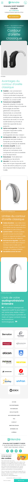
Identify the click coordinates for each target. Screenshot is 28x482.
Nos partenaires (14, 405)
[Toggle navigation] (2, 3)
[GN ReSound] (7, 344)
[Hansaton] (21, 344)
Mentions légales (14, 425)
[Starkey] (7, 381)
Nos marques (14, 408)
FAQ (14, 418)
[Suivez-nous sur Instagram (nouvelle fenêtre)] (20, 451)
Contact (14, 422)
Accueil (14, 402)
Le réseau (14, 432)
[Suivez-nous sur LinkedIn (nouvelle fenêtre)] (11, 451)
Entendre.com (14, 429)
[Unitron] (21, 381)
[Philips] (21, 353)
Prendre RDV (15, 16)
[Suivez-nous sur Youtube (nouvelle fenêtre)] (16, 451)
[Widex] (14, 391)
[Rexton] (21, 363)
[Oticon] (7, 353)
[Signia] (21, 372)
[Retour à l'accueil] (14, 2)
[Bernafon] (7, 335)
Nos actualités (14, 412)
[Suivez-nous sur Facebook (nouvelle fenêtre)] (7, 451)
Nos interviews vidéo (14, 415)
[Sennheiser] (7, 372)
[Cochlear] (21, 335)
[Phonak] (7, 363)
